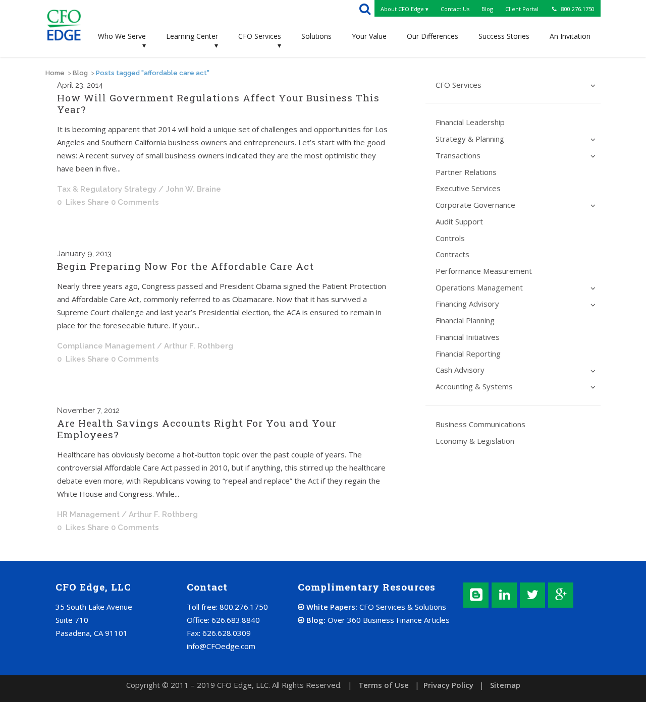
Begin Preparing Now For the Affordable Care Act (185, 266)
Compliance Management (106, 345)
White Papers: (375, 607)
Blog (80, 73)
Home (55, 73)
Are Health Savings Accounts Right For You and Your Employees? (197, 429)
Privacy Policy (448, 685)
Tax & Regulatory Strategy (106, 189)
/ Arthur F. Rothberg (195, 345)
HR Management (88, 514)
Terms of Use (383, 685)
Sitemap (505, 685)
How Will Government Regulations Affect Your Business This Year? (218, 103)
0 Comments (135, 202)
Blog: (377, 620)
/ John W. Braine (189, 189)
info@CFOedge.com (221, 646)
